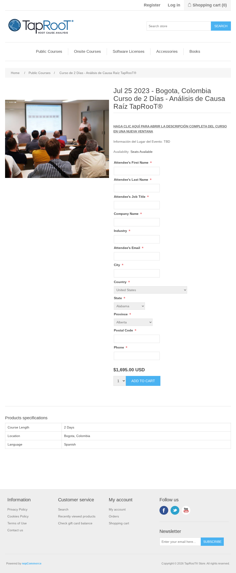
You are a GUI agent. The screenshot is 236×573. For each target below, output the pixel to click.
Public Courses (49, 51)
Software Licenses (129, 51)
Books (194, 51)
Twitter (175, 510)
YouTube (186, 510)
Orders (114, 516)
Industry (121, 231)
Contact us (15, 530)
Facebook (163, 510)
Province (121, 314)
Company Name (126, 214)
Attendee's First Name (131, 162)
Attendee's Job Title (130, 196)
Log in (174, 5)
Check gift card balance (75, 523)
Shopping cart (119, 523)
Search (63, 509)
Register (152, 5)
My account (117, 509)
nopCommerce (31, 563)
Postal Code (124, 330)
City (117, 265)
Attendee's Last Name (131, 179)
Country (120, 282)
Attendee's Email (127, 248)
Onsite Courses (87, 51)
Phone (119, 347)
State (118, 298)
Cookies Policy (18, 516)
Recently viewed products (76, 516)
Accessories (167, 51)
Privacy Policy (17, 509)
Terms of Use (17, 523)
